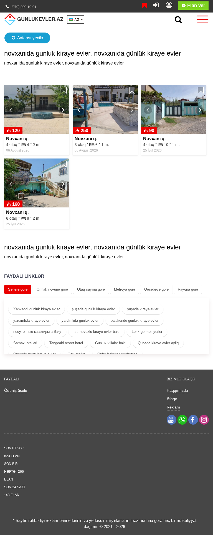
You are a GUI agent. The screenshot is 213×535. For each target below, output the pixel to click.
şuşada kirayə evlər (142, 309)
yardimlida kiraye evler (31, 320)
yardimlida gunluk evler (80, 320)
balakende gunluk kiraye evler (134, 320)
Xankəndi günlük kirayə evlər (36, 309)
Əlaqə (172, 399)
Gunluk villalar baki (110, 343)
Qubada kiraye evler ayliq (158, 343)
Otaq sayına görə (91, 289)
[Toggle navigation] (201, 19)
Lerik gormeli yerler (147, 332)
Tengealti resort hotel (66, 343)
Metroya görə (124, 289)
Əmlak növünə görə (52, 289)
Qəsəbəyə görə (156, 289)
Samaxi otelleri (25, 343)
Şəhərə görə (17, 289)
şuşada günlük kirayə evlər (93, 309)
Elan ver (195, 5)
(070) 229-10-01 (23, 6)
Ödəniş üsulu (15, 390)
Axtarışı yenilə (30, 37)
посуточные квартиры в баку (37, 332)
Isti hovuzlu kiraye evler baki (96, 332)
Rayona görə (188, 289)
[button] (11, 110)
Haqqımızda (177, 390)
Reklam (173, 407)
